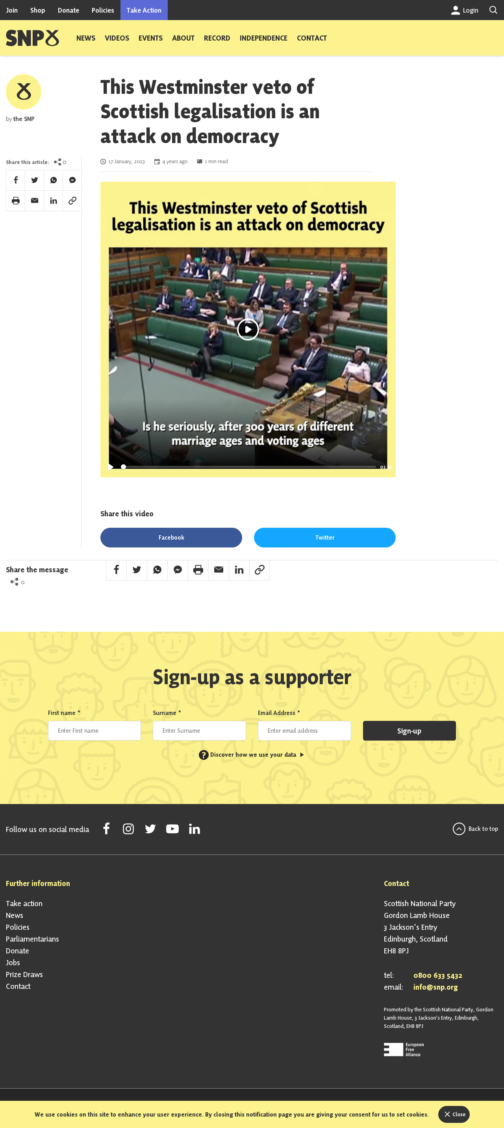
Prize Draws (24, 974)
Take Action (144, 10)
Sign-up (409, 731)
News (85, 38)
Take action (24, 903)
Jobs (13, 962)
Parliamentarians (32, 939)
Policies (103, 10)
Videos (117, 38)
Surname (167, 713)
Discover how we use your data (250, 754)
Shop (37, 10)
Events (151, 38)
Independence (263, 38)
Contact (312, 38)
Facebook (171, 537)
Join (12, 10)
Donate (68, 10)
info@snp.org (435, 987)
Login (469, 10)
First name (64, 713)
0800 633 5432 (437, 975)
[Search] (493, 10)
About (183, 38)
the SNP (23, 119)
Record (217, 38)
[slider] (248, 467)
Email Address (279, 713)
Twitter (324, 537)
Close (458, 1114)
